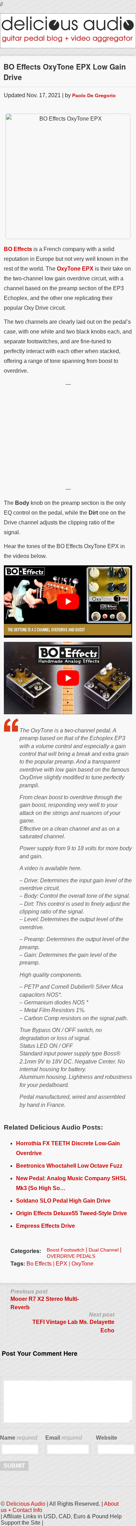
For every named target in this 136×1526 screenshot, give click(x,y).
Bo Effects (39, 1264)
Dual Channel (104, 1250)
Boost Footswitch (65, 1250)
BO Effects (18, 249)
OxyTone (82, 1264)
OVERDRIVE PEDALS (71, 1256)
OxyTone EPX (75, 269)
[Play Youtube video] (68, 601)
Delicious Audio (25, 1504)
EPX (61, 1264)
